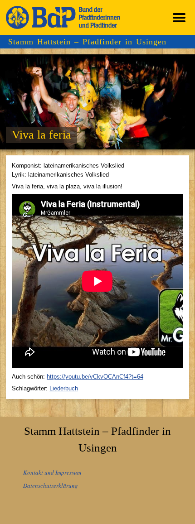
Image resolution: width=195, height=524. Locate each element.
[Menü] (179, 17)
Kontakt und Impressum (52, 472)
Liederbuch (63, 388)
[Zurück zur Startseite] (63, 17)
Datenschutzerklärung (50, 485)
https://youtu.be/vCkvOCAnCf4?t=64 (95, 376)
